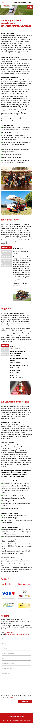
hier (12, 697)
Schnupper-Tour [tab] (6, 247)
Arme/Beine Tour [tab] (6, 261)
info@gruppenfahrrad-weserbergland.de (17, 634)
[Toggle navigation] (3, 2)
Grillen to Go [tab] (5, 350)
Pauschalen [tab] (5, 354)
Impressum (12, 716)
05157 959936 (9, 632)
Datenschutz (20, 716)
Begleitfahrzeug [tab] (6, 265)
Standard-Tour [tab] (6, 256)
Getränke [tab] (5, 345)
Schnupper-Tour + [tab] (6, 252)
